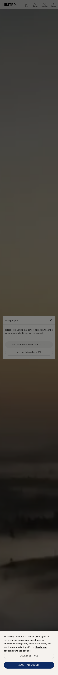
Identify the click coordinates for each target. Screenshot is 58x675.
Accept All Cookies (29, 665)
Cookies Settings (29, 656)
